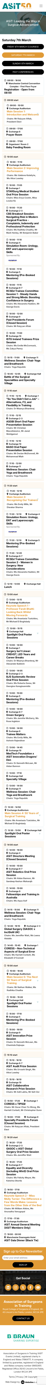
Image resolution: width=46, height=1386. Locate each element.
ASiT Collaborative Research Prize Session (20, 1087)
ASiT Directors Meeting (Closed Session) (20, 858)
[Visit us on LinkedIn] (8, 1287)
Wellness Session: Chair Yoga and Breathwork (22, 362)
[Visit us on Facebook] (30, 1287)
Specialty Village (16, 779)
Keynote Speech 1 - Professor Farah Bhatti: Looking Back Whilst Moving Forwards (20, 610)
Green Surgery (15, 715)
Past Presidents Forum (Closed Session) (20, 321)
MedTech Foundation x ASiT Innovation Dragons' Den (21, 756)
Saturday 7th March (23, 55)
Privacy (20, 1377)
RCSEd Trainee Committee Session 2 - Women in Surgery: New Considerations (22, 564)
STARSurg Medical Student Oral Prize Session (22, 193)
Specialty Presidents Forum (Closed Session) (21, 1122)
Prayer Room (14, 134)
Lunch (8, 586)
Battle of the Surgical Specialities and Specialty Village (19, 380)
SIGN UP (23, 1265)
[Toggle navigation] (41, 6)
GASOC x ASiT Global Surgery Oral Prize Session (22, 1150)
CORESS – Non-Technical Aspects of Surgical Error (19, 950)
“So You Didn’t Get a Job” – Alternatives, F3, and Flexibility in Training (22, 402)
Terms (12, 1377)
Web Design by (12, 1382)
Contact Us (23, 1318)
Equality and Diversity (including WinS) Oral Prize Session (22, 1171)
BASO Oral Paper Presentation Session (19, 449)
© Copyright (31, 1377)
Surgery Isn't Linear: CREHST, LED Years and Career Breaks (20, 654)
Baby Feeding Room (18, 147)
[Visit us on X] (23, 1287)
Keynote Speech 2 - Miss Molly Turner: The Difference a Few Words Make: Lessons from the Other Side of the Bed (22, 1200)
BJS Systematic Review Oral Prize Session (20, 678)
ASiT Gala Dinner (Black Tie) (21, 1240)
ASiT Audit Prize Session (21, 1066)
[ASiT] (17, 5)
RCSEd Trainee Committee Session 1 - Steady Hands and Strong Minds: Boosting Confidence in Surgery (23, 295)
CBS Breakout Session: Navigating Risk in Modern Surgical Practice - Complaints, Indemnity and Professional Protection (22, 220)
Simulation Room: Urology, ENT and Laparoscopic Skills (22, 249)
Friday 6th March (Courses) (23, 46)
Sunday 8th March (23, 63)
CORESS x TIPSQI (14, 1103)
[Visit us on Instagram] (15, 1287)
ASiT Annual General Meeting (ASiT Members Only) (22, 1226)
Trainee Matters (16, 734)
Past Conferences (23, 72)
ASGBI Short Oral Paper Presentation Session (20, 423)
